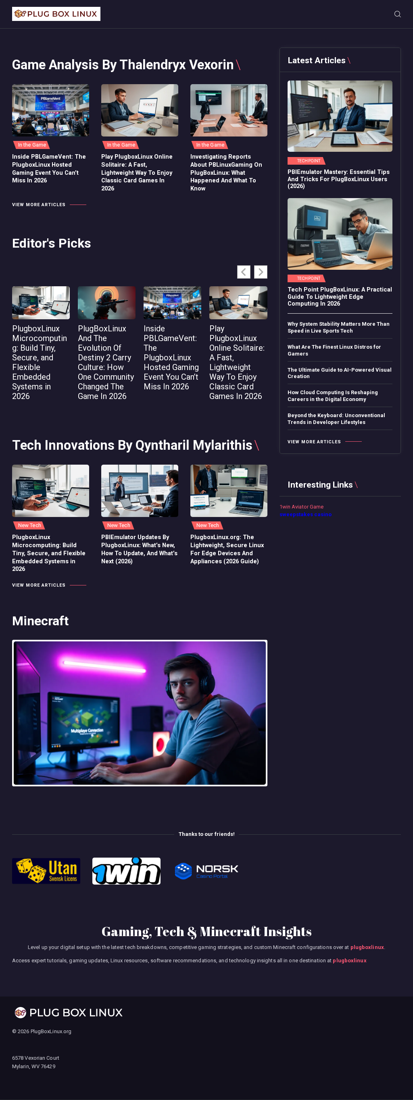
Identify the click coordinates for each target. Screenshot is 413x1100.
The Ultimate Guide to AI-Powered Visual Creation (340, 373)
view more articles (39, 204)
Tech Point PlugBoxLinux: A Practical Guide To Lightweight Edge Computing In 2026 (340, 296)
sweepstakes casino (306, 514)
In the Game (32, 145)
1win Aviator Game (302, 507)
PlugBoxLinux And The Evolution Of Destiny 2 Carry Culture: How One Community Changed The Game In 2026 (106, 362)
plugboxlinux (367, 947)
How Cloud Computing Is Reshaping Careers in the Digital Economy (333, 395)
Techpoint (308, 161)
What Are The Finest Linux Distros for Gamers (334, 350)
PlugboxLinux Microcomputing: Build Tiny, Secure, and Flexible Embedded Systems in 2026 (39, 362)
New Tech (29, 525)
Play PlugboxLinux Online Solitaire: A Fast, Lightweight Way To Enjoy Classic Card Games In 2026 (137, 172)
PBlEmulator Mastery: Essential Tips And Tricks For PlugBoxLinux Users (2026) (339, 179)
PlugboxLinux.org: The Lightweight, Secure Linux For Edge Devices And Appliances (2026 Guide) (227, 548)
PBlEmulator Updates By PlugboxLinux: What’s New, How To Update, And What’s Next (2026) (139, 548)
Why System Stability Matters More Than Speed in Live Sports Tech (339, 327)
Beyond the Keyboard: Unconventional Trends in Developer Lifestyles (336, 418)
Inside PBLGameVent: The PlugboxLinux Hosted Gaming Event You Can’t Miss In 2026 (49, 168)
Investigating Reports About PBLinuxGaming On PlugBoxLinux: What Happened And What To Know (226, 172)
